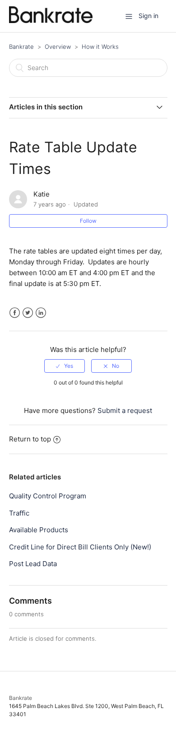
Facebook (14, 313)
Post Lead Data (33, 563)
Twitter (27, 313)
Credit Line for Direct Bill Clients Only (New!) (80, 547)
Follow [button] (88, 220)
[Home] (51, 20)
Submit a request (124, 410)
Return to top (30, 439)
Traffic (19, 513)
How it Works (100, 46)
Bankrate (21, 46)
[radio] (64, 366)
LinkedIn (40, 313)
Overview (58, 46)
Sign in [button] (148, 15)
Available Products (38, 529)
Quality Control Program (47, 496)
